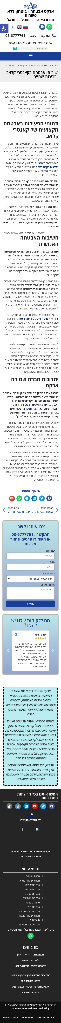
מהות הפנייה (48, 585)
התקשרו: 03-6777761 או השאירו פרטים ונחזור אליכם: (30, 539)
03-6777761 (27, 960)
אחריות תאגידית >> (30, 856)
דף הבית (53, 65)
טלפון (52, 562)
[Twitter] (43, 806)
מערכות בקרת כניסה (47, 167)
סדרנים (39, 163)
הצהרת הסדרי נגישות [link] (47, 1017)
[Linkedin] (26, 806)
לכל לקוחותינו (34, 408)
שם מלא (50, 550)
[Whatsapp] (49, 27)
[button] (49, 498)
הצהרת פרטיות (10, 1017)
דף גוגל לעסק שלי (30, 820)
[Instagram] (18, 806)
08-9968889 (27, 981)
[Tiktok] (9, 806)
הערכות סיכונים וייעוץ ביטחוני (33, 319)
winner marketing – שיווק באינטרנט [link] (30, 1008)
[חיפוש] (15, 48)
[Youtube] (35, 806)
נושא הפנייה (48, 573)
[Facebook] (42, 27)
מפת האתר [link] (27, 1017)
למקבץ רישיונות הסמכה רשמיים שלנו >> (30, 851)
